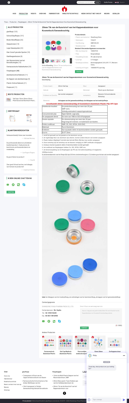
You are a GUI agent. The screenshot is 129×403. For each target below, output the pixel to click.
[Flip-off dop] (53, 45)
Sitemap (7, 390)
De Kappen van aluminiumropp (17, 79)
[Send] (124, 400)
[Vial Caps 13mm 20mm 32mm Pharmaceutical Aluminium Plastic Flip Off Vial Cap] (8, 99)
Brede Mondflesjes (13, 40)
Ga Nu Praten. (108, 2)
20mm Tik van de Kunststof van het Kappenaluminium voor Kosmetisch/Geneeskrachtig (57, 68)
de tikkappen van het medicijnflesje (57, 297)
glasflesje (10, 32)
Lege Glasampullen (13, 48)
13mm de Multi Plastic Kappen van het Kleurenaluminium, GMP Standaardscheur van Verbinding (66, 377)
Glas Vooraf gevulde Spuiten (17, 52)
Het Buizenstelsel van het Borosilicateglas (16, 61)
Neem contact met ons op (91, 13)
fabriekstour (54, 13)
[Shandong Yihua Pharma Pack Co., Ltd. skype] (25, 185)
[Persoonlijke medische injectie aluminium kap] (82, 343)
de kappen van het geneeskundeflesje (108, 297)
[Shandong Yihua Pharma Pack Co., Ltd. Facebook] (9, 2)
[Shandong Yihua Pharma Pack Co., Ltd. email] (9, 185)
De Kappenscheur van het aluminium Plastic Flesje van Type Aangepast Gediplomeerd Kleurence (115, 353)
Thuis (6, 22)
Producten (23, 13)
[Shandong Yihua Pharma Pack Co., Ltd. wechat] (19, 185)
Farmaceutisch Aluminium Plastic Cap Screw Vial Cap (49, 353)
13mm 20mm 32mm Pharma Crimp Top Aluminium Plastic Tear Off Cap (98, 353)
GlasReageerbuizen (13, 56)
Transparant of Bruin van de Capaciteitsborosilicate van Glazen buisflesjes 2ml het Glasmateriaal (34, 377)
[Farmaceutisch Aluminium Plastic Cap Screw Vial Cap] (49, 343)
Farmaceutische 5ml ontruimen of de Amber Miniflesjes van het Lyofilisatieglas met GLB (35, 382)
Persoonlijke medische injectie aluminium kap (82, 353)
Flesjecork (10, 87)
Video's (33, 13)
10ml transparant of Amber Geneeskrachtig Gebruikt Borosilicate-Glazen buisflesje (35, 388)
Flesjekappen (22, 22)
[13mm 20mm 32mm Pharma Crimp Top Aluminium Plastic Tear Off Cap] (98, 343)
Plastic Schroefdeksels (15, 83)
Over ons (42, 13)
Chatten (79, 71)
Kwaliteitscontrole (70, 13)
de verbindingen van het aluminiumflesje (82, 297)
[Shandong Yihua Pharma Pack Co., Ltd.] (64, 9)
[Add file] (89, 400)
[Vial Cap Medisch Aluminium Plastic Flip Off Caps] (65, 343)
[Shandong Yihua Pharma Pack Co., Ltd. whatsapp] (14, 185)
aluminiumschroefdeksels (15, 75)
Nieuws (106, 13)
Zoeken (97, 2)
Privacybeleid (27, 401)
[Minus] (124, 355)
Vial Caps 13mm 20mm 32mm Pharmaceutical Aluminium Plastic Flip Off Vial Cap (24, 100)
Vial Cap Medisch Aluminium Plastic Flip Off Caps (66, 353)
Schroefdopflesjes (13, 36)
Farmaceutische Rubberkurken (17, 67)
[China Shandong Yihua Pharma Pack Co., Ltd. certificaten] (12, 118)
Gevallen (115, 13)
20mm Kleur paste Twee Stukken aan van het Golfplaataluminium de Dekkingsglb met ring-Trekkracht (65, 382)
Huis (14, 13)
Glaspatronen (11, 44)
